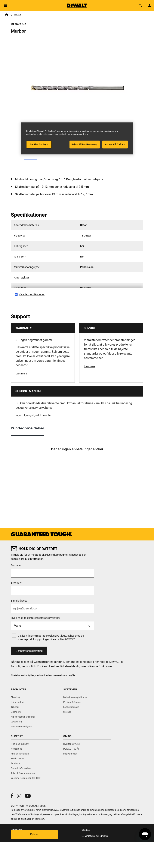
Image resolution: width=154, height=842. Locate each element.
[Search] (140, 5)
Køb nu (34, 834)
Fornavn (16, 565)
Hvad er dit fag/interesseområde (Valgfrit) (35, 617)
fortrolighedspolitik (23, 666)
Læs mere (21, 373)
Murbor (17, 14)
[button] (12, 795)
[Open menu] (5, 5)
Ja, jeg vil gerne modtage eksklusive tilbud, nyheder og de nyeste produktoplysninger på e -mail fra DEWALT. (51, 637)
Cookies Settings (39, 144)
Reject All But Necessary (85, 144)
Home (6, 15)
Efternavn (16, 582)
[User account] (149, 5)
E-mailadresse (19, 600)
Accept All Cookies (115, 144)
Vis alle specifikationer (32, 294)
